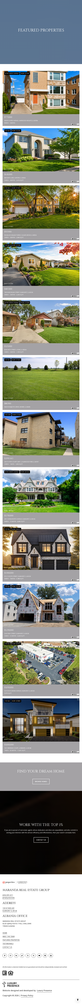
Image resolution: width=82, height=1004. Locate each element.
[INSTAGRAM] (10, 955)
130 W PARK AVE (8, 908)
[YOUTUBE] (39, 955)
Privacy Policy (27, 995)
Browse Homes (41, 781)
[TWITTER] (33, 955)
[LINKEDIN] (16, 955)
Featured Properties (11, 940)
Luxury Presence (44, 990)
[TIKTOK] (22, 955)
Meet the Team (9, 936)
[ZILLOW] (51, 955)
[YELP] (28, 955)
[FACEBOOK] (5, 955)
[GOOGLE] (45, 955)
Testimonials (8, 944)
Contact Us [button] (41, 840)
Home (5, 933)
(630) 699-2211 (8, 895)
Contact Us (7, 947)
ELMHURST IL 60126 (10, 911)
